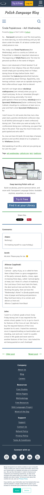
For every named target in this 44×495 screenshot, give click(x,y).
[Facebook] (22, 457)
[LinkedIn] (29, 457)
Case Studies (22, 389)
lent (31, 153)
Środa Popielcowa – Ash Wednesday (21, 28)
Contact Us (22, 427)
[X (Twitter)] (14, 457)
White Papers (22, 394)
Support (22, 422)
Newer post (33, 354)
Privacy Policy (23, 479)
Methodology (22, 398)
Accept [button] (17, 490)
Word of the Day (22, 412)
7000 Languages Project (22, 407)
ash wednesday (13, 153)
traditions (37, 153)
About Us (22, 370)
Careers (22, 378)
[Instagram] (6, 457)
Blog (22, 374)
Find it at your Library (22, 205)
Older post (10, 354)
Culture (27, 32)
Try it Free (17, 3)
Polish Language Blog (22, 12)
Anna (11, 32)
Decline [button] (26, 490)
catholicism (24, 153)
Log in (29, 3)
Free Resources (22, 403)
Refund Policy (22, 431)
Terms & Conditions (22, 440)
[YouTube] (37, 457)
